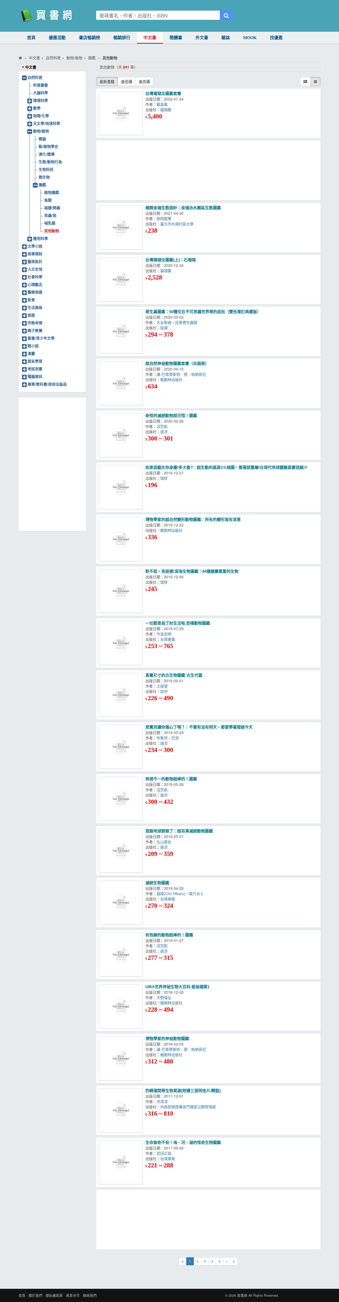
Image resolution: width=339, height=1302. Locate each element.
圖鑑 (42, 184)
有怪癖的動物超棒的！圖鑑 (169, 935)
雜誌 (225, 37)
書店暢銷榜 (89, 37)
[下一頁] (226, 1261)
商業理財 (35, 253)
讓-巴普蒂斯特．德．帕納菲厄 (182, 374)
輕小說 (33, 345)
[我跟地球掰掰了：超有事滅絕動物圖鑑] (121, 851)
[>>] (234, 1261)
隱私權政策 (54, 1295)
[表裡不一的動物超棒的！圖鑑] (121, 798)
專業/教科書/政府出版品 (47, 384)
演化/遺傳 (47, 154)
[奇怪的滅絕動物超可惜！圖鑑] (121, 435)
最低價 (126, 81)
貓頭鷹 (166, 109)
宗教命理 (35, 322)
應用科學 (40, 238)
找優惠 (276, 37)
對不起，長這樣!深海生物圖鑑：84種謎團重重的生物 (191, 571)
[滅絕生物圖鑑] (121, 902)
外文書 (201, 37)
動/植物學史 (48, 146)
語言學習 (35, 361)
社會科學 (35, 276)
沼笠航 (163, 426)
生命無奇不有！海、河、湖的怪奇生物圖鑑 (183, 1142)
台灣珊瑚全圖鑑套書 (163, 93)
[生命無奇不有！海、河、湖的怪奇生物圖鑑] (121, 1162)
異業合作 (73, 1295)
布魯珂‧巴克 (169, 737)
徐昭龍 (162, 218)
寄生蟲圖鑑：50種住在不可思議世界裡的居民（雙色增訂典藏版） (203, 311)
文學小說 (35, 246)
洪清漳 (163, 1101)
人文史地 (35, 269)
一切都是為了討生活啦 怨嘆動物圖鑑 (177, 623)
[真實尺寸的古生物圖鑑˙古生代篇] (121, 695)
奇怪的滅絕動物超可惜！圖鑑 (171, 415)
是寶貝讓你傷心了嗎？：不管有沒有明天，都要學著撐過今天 (199, 727)
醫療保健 (35, 292)
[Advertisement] (208, 170)
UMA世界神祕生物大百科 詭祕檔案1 (177, 986)
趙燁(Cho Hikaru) (171, 893)
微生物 (44, 177)
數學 (37, 108)
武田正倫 (164, 1153)
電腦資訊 (35, 376)
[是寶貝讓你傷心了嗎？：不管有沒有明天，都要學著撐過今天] (121, 747)
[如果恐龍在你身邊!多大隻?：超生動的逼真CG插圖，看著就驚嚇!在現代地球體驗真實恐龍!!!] (121, 487)
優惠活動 (57, 37)
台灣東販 (168, 639)
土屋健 (163, 686)
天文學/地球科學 (46, 123)
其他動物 (51, 230)
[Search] (226, 15)
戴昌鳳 (163, 104)
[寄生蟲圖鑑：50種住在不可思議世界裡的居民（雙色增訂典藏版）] (121, 331)
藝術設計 (35, 261)
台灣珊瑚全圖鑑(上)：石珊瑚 (170, 260)
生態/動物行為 (50, 161)
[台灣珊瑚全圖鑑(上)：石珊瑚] (121, 279)
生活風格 (35, 307)
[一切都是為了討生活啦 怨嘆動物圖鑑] (121, 643)
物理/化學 (41, 115)
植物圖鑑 (51, 192)
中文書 (150, 37)
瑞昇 (164, 478)
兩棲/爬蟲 (52, 207)
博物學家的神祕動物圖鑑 (167, 1038)
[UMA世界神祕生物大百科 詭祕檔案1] (121, 1006)
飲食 (31, 299)
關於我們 (35, 1295)
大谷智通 (164, 322)
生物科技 (46, 169)
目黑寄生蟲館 (187, 322)
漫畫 (31, 353)
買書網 (242, 1295)
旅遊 (31, 315)
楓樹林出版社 (172, 379)
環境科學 (40, 100)
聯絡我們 (90, 1295)
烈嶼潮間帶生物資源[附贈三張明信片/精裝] (183, 1090)
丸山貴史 (165, 841)
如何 (165, 691)
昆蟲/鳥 (50, 215)
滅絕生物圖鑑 (157, 883)
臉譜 (165, 327)
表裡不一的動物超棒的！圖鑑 (171, 779)
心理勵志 (35, 284)
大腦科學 (40, 92)
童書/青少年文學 (41, 338)
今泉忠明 (165, 633)
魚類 (48, 200)
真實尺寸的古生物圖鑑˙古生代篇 (173, 675)
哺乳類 (49, 223)
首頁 (31, 37)
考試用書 (35, 368)
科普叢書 (40, 85)
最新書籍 (107, 81)
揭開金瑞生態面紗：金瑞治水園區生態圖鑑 (183, 207)
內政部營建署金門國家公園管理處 (189, 1106)
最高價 (144, 81)
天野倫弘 (165, 997)
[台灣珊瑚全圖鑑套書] (121, 113)
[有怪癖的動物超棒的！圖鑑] (121, 954)
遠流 (165, 431)
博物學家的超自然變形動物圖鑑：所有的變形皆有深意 (193, 519)
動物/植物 (41, 131)
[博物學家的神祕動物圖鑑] (121, 1058)
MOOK (250, 37)
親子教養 (35, 330)
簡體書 (176, 37)
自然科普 (35, 77)
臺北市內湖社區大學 (178, 223)
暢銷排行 (121, 37)
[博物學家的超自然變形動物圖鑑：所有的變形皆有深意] (121, 539)
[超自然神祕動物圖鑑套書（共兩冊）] (121, 383)
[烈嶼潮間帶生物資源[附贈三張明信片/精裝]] (121, 1110)
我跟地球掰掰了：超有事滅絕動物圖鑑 (179, 831)
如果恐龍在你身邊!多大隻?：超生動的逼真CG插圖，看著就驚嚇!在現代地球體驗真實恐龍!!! (226, 467)
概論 (42, 138)
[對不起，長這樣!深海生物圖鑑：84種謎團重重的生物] (121, 591)
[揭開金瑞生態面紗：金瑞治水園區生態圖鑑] (121, 227)
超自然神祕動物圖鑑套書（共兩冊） (177, 363)
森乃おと (197, 893)
